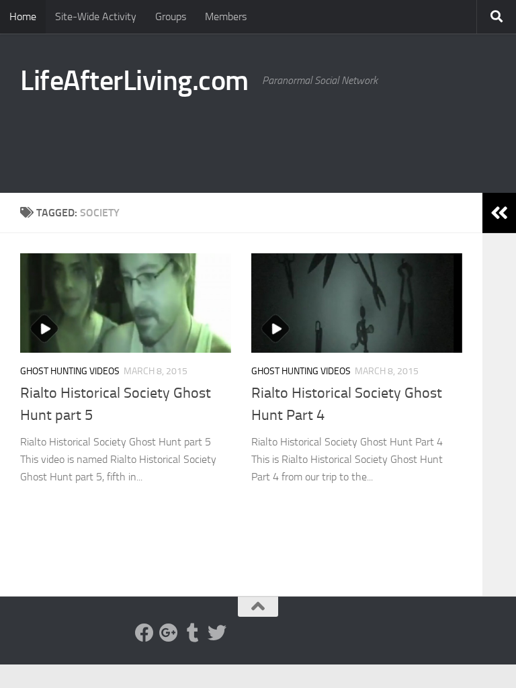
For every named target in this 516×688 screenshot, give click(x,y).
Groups (170, 16)
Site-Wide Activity (95, 16)
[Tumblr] (192, 633)
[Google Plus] (168, 633)
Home (22, 16)
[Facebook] (144, 633)
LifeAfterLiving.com (134, 80)
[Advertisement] (251, 138)
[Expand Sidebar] (499, 213)
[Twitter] (217, 633)
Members (226, 16)
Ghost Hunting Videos (70, 371)
